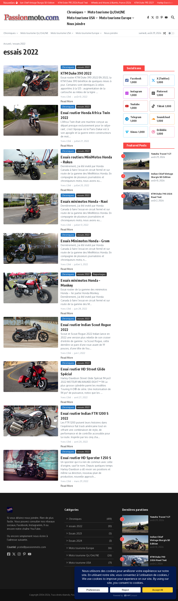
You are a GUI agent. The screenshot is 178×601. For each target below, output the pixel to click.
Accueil (7, 43)
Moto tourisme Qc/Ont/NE (106, 12)
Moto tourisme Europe (115, 18)
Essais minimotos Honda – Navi (84, 201)
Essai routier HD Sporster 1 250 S (86, 457)
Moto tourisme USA (81, 18)
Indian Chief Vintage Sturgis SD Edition (160, 540)
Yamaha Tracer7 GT (161, 153)
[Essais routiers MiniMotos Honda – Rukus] (30, 164)
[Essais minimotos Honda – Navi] (30, 209)
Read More (67, 101)
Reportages (99, 274)
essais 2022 (83, 67)
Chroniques (75, 12)
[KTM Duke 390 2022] (30, 80)
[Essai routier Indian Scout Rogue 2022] (30, 332)
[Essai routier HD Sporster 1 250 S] (30, 465)
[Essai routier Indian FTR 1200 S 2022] (30, 421)
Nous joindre (76, 24)
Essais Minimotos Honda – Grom (85, 241)
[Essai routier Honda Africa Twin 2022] (30, 120)
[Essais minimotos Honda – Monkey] (30, 288)
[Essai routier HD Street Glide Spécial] (30, 376)
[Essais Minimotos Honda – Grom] (30, 248)
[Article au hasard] (164, 33)
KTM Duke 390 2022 (76, 73)
